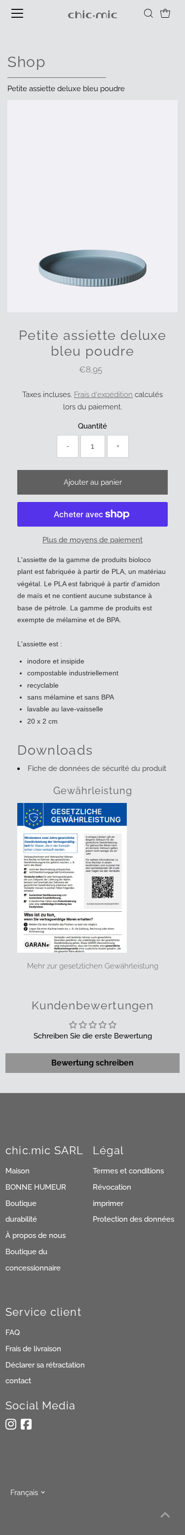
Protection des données (133, 1219)
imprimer (108, 1203)
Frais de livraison (33, 1348)
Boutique (21, 1203)
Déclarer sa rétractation (45, 1365)
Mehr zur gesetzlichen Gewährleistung (92, 966)
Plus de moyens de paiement (92, 539)
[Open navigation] (25, 13)
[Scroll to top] (165, 1515)
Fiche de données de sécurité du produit (97, 768)
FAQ (12, 1332)
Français (24, 1492)
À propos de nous (35, 1235)
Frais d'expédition (103, 394)
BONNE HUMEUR (35, 1187)
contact (18, 1380)
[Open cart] (165, 13)
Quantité (92, 426)
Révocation (112, 1187)
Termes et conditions (128, 1171)
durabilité (21, 1219)
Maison (17, 1171)
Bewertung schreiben (92, 1063)
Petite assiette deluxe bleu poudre (66, 88)
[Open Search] (148, 13)
